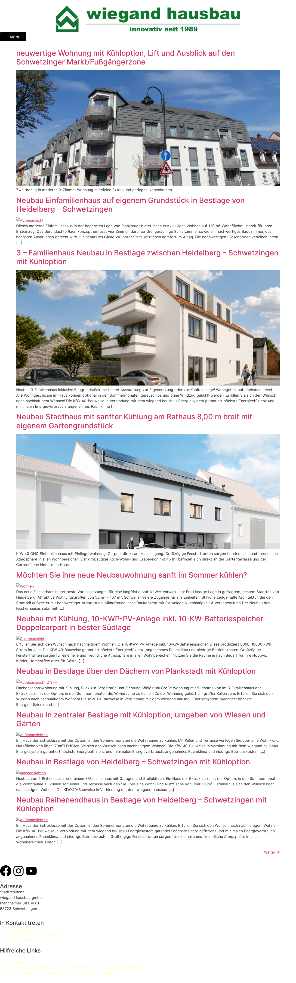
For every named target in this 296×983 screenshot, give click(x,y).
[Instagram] (18, 871)
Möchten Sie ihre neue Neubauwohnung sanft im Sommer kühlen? (131, 574)
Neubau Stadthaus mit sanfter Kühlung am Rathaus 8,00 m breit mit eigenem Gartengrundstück (134, 421)
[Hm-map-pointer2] (69, 871)
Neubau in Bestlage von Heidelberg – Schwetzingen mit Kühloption (133, 761)
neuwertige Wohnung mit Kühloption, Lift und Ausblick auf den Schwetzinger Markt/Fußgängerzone (125, 57)
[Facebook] (6, 871)
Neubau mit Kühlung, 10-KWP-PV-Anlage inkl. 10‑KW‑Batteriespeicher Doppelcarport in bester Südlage (139, 623)
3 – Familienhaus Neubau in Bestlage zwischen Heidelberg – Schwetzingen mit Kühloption (147, 257)
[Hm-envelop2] (56, 871)
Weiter (272, 852)
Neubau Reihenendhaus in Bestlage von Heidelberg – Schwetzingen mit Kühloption (141, 804)
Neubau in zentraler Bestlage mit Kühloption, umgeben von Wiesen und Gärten (141, 719)
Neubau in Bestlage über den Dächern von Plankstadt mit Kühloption (136, 671)
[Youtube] (31, 871)
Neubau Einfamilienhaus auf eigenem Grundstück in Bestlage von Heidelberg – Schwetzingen (130, 205)
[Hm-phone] (44, 871)
